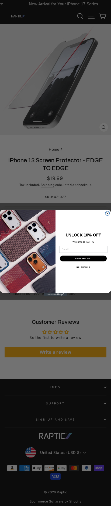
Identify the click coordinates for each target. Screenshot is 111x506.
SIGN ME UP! (83, 258)
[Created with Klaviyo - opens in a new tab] (55, 294)
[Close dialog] (107, 213)
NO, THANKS (83, 267)
